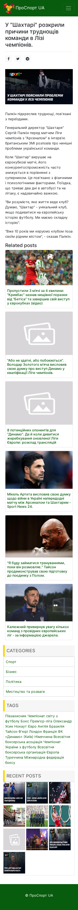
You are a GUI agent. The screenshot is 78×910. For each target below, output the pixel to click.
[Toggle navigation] (68, 8)
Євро (32, 726)
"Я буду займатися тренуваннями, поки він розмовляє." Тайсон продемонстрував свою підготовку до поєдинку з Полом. (37, 569)
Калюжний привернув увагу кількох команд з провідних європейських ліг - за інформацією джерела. (38, 631)
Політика (13, 681)
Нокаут (20, 726)
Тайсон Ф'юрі (16, 731)
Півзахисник (15, 716)
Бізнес (11, 671)
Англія (43, 726)
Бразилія (56, 726)
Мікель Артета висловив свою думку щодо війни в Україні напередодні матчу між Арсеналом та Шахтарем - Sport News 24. (39, 500)
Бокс (25, 721)
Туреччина (14, 757)
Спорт (11, 662)
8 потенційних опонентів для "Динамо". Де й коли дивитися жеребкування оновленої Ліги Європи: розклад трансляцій (33, 436)
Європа (53, 752)
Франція (50, 731)
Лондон (35, 731)
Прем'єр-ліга (41, 721)
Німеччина (43, 736)
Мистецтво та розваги (25, 691)
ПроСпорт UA (29, 7)
